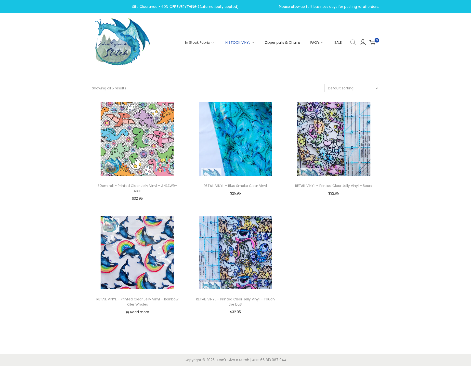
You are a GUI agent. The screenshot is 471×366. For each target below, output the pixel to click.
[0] (372, 42)
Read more (139, 312)
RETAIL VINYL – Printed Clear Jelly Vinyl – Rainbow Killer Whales (137, 302)
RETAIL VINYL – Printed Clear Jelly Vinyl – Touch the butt (235, 302)
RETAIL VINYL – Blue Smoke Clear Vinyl (235, 185)
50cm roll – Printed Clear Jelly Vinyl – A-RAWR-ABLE (137, 188)
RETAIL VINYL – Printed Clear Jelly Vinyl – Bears (333, 185)
